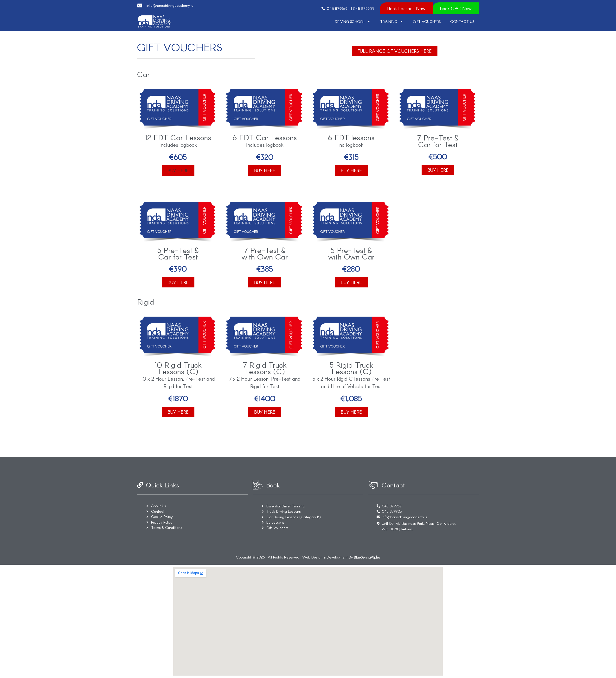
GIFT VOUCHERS (427, 21)
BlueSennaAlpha (367, 557)
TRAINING (388, 21)
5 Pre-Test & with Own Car (351, 253)
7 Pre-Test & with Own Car (265, 253)
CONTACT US (462, 21)
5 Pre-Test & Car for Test (178, 253)
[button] (178, 170)
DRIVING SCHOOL (350, 21)
